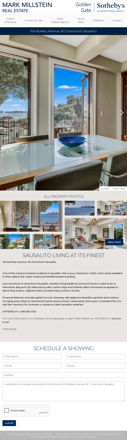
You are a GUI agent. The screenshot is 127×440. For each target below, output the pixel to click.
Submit (9, 423)
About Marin (81, 20)
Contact (117, 20)
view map (119, 188)
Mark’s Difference (10, 20)
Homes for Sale (34, 20)
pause (105, 188)
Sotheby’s (98, 20)
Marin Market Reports (60, 20)
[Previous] (5, 113)
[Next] (122, 113)
